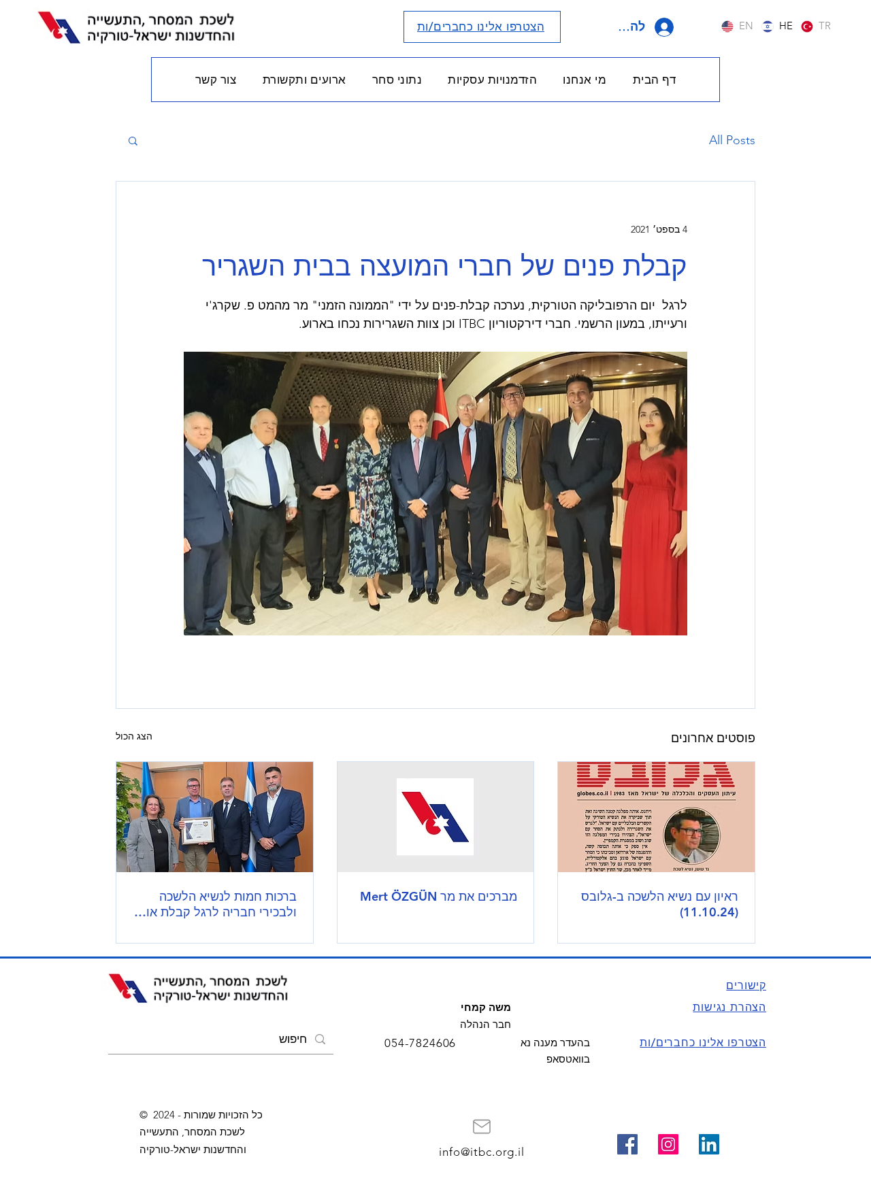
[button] (584, 79)
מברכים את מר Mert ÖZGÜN (438, 896)
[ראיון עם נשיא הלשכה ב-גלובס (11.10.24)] (656, 817)
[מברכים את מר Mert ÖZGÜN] (436, 817)
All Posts (732, 140)
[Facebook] (627, 1144)
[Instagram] (668, 1144)
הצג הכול (134, 736)
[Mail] (481, 1126)
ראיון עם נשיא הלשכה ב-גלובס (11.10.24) (659, 904)
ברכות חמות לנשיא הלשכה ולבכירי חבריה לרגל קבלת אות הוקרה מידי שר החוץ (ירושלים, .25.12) (217, 904)
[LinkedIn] (709, 1144)
